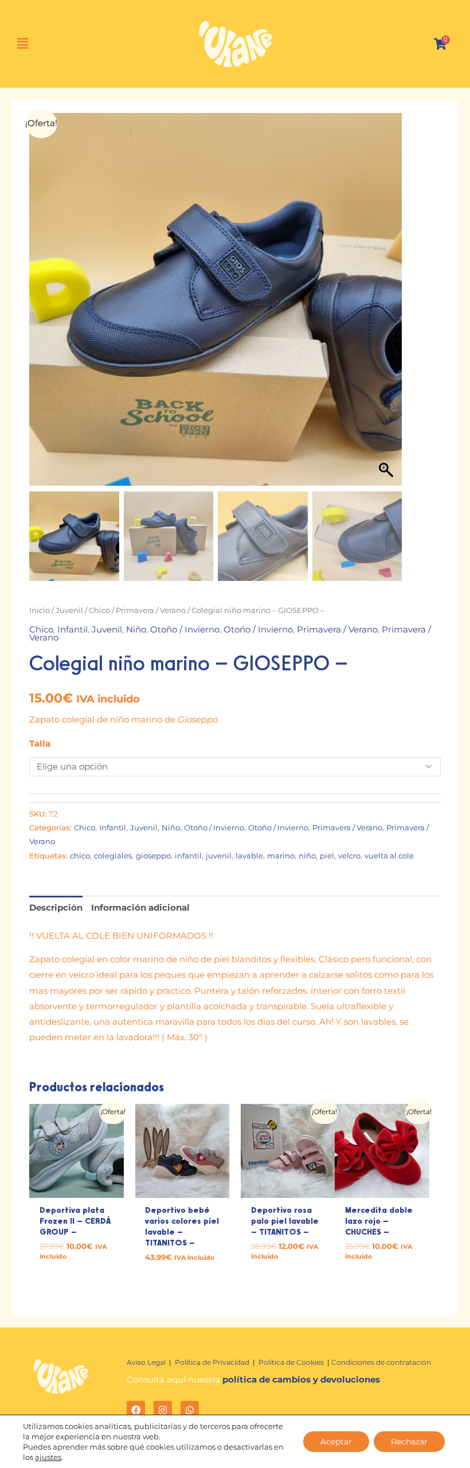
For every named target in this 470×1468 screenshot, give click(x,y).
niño (307, 855)
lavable (249, 855)
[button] (28, 43)
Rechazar (409, 1441)
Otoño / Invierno (185, 629)
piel (327, 855)
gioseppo (153, 855)
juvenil (219, 855)
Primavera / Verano (151, 610)
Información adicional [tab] (140, 908)
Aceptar (336, 1441)
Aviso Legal (147, 1362)
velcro (349, 855)
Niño (136, 629)
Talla (39, 744)
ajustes (48, 1457)
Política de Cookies (292, 1362)
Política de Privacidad (212, 1362)
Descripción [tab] (56, 908)
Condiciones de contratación (381, 1362)
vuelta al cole (389, 855)
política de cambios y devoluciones (301, 1380)
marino (281, 855)
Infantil (72, 629)
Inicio (39, 610)
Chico (99, 610)
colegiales (113, 855)
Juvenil (69, 610)
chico (80, 855)
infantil (188, 855)
